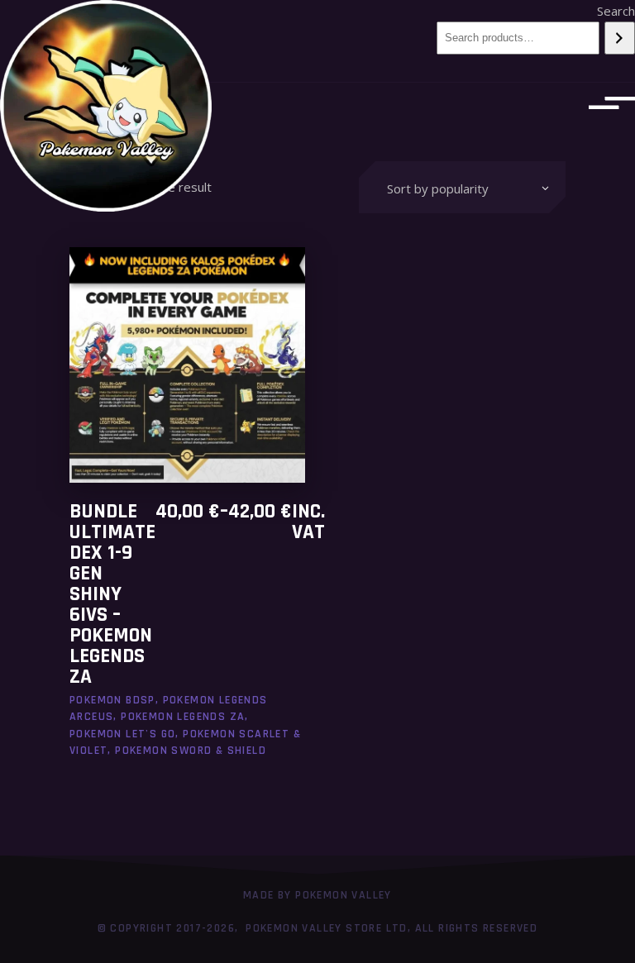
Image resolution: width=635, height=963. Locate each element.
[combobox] (462, 187)
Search (616, 10)
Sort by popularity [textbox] (438, 188)
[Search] (619, 38)
